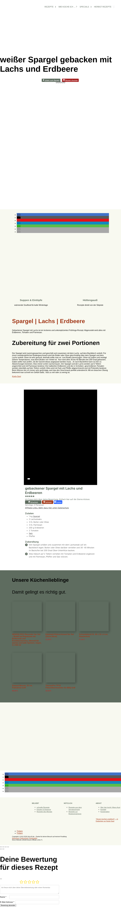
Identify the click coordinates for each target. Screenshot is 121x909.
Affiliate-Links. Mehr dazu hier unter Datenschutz (47, 508)
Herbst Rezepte (102, 7)
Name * (3, 897)
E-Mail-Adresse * (7, 902)
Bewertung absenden (8, 905)
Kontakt (103, 809)
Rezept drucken (71, 80)
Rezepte (49, 7)
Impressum (15, 838)
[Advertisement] (60, 32)
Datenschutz (24, 838)
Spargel (36, 516)
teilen (59, 502)
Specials (84, 7)
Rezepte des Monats (44, 812)
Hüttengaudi (90, 300)
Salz (31, 533)
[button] (57, 83)
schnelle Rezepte (43, 807)
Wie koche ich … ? (67, 7)
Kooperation (105, 812)
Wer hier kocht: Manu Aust (110, 807)
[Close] (1, 878)
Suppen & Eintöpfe (31, 300)
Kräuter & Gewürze (44, 809)
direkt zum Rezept (52, 80)
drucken (34, 502)
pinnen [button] (48, 502)
